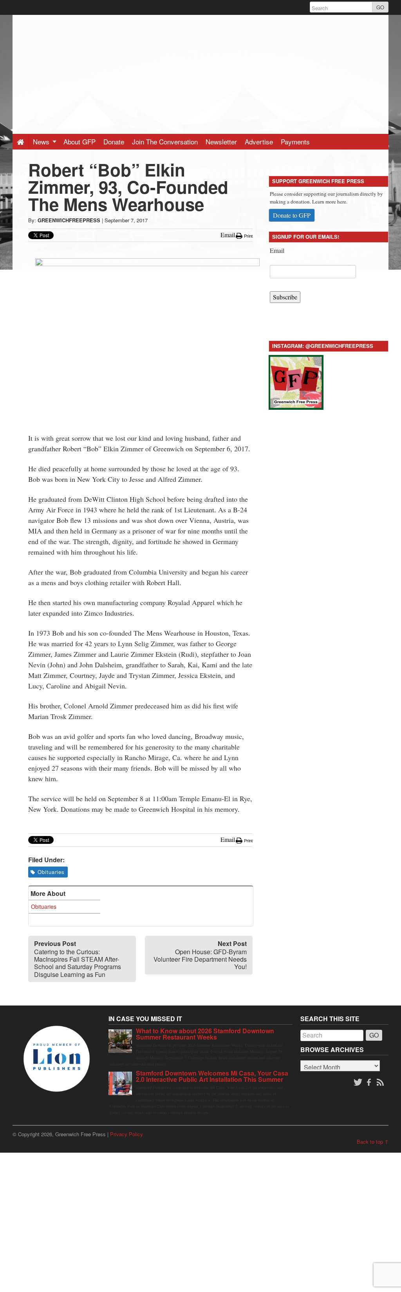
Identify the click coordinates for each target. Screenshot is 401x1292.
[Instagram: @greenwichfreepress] (296, 381)
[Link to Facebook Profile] (369, 1082)
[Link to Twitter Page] (358, 1082)
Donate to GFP (292, 215)
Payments (295, 141)
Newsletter (221, 141)
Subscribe (285, 297)
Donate (113, 141)
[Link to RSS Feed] (381, 1082)
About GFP (79, 141)
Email (277, 250)
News (42, 141)
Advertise (259, 141)
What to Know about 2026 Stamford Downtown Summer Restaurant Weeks (205, 1034)
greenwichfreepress (69, 220)
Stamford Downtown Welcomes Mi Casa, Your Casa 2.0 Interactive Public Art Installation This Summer (212, 1076)
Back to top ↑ (372, 1141)
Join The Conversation (165, 141)
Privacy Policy (126, 1134)
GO (380, 7)
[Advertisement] (200, 69)
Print (248, 236)
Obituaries (51, 872)
